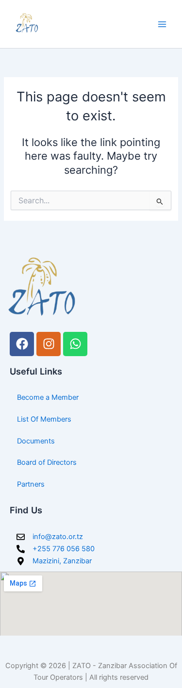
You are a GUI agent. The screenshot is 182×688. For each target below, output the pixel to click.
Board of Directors (47, 462)
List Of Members (44, 419)
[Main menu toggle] (162, 24)
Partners (31, 484)
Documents (36, 441)
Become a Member (48, 397)
